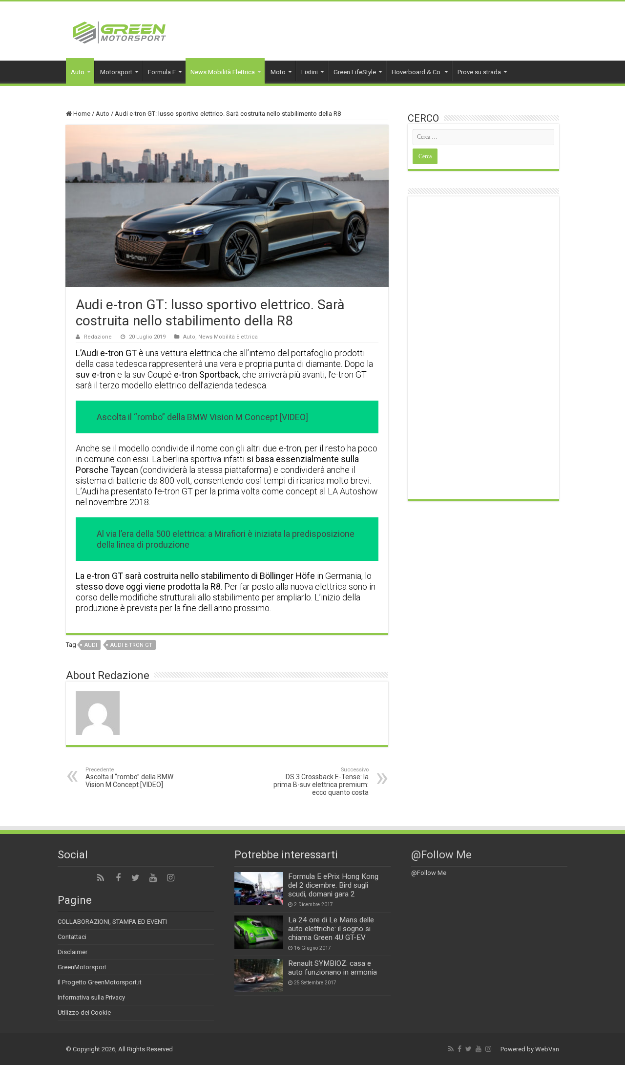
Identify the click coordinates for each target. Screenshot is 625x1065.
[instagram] (171, 878)
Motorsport (116, 72)
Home (81, 113)
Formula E (162, 72)
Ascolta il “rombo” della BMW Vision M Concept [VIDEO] (129, 777)
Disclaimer (72, 952)
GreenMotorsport (82, 967)
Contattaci (72, 936)
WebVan (547, 1049)
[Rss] (100, 878)
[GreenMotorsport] (119, 31)
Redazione (98, 337)
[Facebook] (118, 878)
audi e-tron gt (131, 645)
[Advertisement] (483, 347)
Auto (77, 72)
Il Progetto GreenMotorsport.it (100, 982)
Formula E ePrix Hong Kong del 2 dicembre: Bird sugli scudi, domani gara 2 (333, 885)
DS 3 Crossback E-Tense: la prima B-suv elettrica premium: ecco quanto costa (321, 781)
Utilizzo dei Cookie (84, 1012)
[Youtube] (153, 878)
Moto (278, 72)
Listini (309, 72)
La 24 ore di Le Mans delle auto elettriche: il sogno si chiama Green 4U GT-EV (331, 929)
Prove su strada (479, 72)
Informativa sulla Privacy (91, 997)
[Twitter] (136, 878)
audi (90, 645)
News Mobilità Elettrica (222, 72)
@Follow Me (441, 855)
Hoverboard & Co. (417, 72)
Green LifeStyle (354, 72)
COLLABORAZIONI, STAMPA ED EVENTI (112, 921)
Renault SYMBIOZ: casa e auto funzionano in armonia (332, 968)
